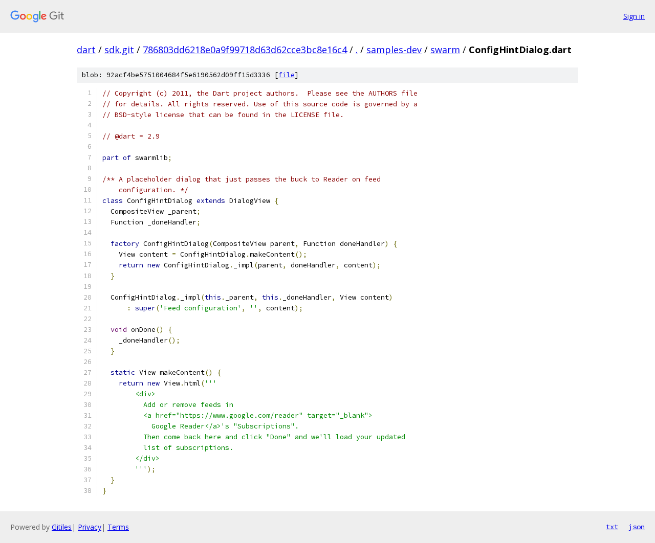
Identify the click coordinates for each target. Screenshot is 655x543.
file (286, 75)
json (636, 526)
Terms (118, 527)
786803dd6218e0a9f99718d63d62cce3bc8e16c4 (245, 49)
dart (86, 49)
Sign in (634, 16)
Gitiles (62, 527)
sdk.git (119, 49)
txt (612, 526)
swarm (445, 49)
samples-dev (394, 49)
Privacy (89, 527)
